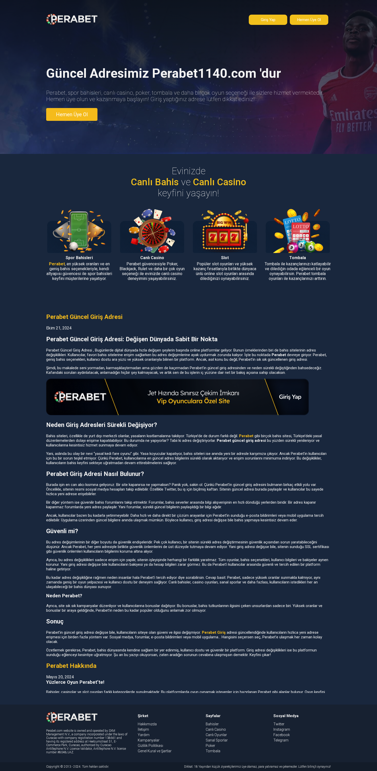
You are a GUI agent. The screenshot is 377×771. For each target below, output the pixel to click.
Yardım (144, 735)
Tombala (213, 751)
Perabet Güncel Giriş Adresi (84, 316)
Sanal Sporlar (217, 740)
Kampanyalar (149, 740)
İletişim (143, 729)
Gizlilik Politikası (150, 746)
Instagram (281, 729)
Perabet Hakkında (71, 665)
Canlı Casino (216, 729)
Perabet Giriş (214, 632)
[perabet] (71, 25)
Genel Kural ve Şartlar (155, 751)
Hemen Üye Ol (309, 19)
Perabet (57, 263)
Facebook (281, 735)
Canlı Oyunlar (216, 735)
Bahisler (212, 724)
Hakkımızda (147, 724)
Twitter (278, 724)
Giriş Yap (268, 19)
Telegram (281, 740)
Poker (210, 746)
